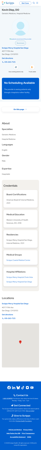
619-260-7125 (9, 62)
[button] (20, 342)
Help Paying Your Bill (13, 433)
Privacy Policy (28, 430)
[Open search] (34, 3)
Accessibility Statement (18, 437)
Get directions (7, 58)
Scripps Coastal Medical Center (18, 260)
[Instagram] (27, 387)
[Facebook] (9, 387)
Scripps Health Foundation (24, 421)
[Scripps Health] (8, 3)
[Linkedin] (13, 387)
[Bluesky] (18, 387)
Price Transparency (28, 433)
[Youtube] (32, 387)
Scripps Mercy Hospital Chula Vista (19, 277)
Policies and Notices (15, 430)
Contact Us (22, 395)
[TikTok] (22, 387)
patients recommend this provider (20, 39)
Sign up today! (30, 411)
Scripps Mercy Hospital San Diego (15, 48)
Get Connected (22, 405)
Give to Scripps (22, 415)
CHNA (29, 437)
